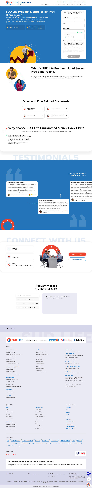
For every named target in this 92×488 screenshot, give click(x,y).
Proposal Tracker (38, 409)
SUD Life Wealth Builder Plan (11, 373)
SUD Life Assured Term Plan (11, 352)
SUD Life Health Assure (10, 392)
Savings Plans (39, 349)
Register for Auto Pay (39, 414)
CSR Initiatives (8, 414)
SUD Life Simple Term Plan (10, 361)
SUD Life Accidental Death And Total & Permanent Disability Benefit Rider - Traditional (74, 378)
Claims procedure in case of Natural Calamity (56, 443)
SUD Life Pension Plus (10, 384)
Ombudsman (37, 440)
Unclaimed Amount (70, 426)
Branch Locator (69, 424)
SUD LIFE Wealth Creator (10, 371)
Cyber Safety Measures (39, 428)
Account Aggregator (38, 411)
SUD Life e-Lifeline (9, 359)
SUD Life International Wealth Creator (12, 374)
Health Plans (9, 389)
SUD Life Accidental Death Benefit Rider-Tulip (73, 384)
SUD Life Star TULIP (9, 369)
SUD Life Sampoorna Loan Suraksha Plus (72, 350)
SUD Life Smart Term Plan (10, 356)
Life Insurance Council (15, 440)
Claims (68, 4)
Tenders (73, 440)
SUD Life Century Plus (39, 356)
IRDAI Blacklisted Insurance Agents (14, 445)
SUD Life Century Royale (40, 363)
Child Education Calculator (10, 424)
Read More (8, 22)
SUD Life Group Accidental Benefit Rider (72, 372)
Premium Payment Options (39, 416)
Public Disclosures (9, 416)
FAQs (67, 409)
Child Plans (8, 395)
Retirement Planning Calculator (11, 429)
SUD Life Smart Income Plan (41, 350)
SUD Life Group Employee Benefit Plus (72, 368)
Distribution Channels (76, 443)
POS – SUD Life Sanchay (40, 359)
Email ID (65, 23)
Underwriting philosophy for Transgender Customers (34, 443)
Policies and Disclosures (65, 440)
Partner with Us (79, 4)
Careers (72, 4)
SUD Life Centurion (39, 370)
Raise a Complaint (38, 425)
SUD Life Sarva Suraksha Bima (11, 350)
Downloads (37, 421)
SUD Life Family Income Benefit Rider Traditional (73, 380)
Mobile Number (66, 28)
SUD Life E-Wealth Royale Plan (11, 367)
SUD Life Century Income (40, 368)
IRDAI (8, 440)
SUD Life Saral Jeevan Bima (11, 357)
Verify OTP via (67, 34)
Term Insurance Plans (11, 349)
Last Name (76, 17)
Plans (41, 4)
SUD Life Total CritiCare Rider (70, 386)
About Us (53, 4)
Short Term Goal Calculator (10, 422)
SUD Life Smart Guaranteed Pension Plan (13, 386)
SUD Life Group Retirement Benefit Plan (72, 363)
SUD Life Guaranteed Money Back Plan (42, 354)
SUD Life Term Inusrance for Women (12, 363)
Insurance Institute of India (27, 440)
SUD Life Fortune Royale (10, 397)
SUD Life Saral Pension (10, 381)
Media (67, 414)
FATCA (36, 423)
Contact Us (68, 407)
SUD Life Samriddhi (39, 357)
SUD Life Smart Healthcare (11, 391)
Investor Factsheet (70, 421)
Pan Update (37, 418)
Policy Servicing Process (39, 412)
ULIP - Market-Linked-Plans (12, 366)
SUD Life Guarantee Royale (40, 366)
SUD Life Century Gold (39, 361)
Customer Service (61, 4)
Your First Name (66, 17)
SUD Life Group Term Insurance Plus (71, 357)
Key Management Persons (10, 412)
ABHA (69, 443)
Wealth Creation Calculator (10, 426)
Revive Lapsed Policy (38, 419)
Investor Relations (9, 418)
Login (85, 4)
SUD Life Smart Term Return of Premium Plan (14, 354)
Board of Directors (9, 411)
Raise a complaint (70, 428)
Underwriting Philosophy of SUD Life (14, 443)
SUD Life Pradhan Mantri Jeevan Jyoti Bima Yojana (74, 355)
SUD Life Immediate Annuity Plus (12, 379)
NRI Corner (47, 4)
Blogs (67, 417)
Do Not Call (79, 440)
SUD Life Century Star (39, 352)
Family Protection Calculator (11, 428)
